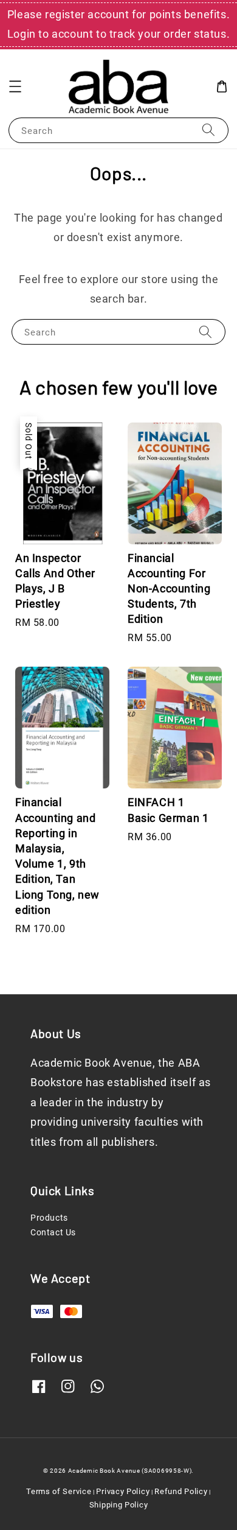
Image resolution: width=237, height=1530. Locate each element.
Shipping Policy (118, 1504)
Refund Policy (180, 1491)
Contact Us (53, 1232)
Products (49, 1218)
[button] (15, 86)
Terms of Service (58, 1491)
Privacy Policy (122, 1491)
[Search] (208, 130)
